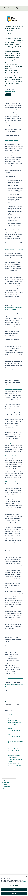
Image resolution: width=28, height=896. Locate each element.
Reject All (14, 889)
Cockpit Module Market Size (14, 736)
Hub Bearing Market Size (13, 725)
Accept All (14, 893)
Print (3, 780)
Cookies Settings (14, 885)
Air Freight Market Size (13, 763)
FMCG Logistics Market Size (14, 765)
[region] (14, 885)
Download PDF (5, 782)
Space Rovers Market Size (14, 755)
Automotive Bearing (9, 704)
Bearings (17, 704)
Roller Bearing (15, 707)
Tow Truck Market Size (13, 739)
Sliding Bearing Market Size (14, 722)
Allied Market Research (10, 91)
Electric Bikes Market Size (14, 751)
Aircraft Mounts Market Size (14, 730)
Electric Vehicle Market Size (14, 748)
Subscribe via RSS (6, 784)
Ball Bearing (8, 707)
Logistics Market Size (13, 757)
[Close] (26, 876)
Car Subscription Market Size (15, 753)
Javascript (5, 788)
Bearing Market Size (12, 720)
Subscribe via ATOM (7, 786)
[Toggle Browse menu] (23, 7)
